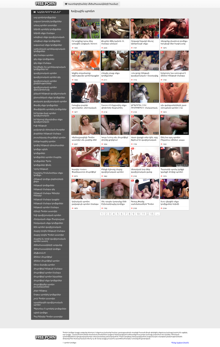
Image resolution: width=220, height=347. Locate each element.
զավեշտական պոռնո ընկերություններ (45, 82)
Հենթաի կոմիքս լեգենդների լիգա (48, 180)
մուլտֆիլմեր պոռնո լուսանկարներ (44, 285)
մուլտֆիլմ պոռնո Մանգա (47, 272)
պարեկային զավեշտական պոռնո (48, 303)
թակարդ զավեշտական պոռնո (50, 101)
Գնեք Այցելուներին (180, 343)
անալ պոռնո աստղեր (45, 25)
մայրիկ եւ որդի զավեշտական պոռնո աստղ (50, 240)
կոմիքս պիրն (41, 149)
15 (151, 214)
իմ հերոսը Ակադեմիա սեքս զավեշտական (48, 120)
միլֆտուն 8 (39, 253)
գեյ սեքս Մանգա (42, 63)
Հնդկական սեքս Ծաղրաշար (49, 219)
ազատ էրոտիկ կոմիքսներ (48, 21)
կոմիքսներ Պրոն (42, 161)
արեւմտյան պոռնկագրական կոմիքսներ (49, 50)
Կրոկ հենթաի (41, 169)
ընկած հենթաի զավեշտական (50, 93)
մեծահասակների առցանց (48, 245)
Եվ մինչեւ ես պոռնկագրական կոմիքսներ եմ (50, 68)
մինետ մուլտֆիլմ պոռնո (47, 261)
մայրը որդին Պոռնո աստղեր (49, 235)
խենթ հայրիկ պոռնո (45, 141)
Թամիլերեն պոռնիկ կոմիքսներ (50, 109)
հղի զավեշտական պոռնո (47, 215)
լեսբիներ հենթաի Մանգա (47, 133)
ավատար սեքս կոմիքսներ (48, 45)
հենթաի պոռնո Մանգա (46, 207)
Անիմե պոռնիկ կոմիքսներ (47, 29)
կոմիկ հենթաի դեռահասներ (49, 145)
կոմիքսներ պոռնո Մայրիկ (47, 157)
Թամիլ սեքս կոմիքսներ (46, 105)
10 (138, 214)
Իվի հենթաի (40, 125)
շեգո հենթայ (40, 290)
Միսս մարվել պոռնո (44, 265)
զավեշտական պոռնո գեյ (47, 77)
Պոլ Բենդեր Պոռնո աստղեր (48, 316)
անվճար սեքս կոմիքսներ (47, 41)
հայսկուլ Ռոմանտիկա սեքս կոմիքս (48, 174)
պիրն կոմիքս (41, 312)
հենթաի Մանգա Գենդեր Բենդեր (47, 194)
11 (143, 214)
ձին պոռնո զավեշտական (47, 227)
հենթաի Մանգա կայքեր (46, 199)
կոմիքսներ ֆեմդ (42, 165)
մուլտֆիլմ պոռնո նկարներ (48, 276)
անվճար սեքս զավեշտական (49, 37)
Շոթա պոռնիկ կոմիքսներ (47, 294)
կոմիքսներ (39, 153)
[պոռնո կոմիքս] (46, 5)
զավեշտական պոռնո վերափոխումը (45, 88)
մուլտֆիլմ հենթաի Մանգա (48, 268)
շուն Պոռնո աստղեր (44, 298)
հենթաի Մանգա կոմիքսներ (48, 203)
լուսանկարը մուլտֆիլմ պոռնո (50, 137)
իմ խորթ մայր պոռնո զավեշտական (45, 114)
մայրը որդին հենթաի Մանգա (49, 231)
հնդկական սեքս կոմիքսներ (48, 223)
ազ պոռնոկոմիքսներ (45, 17)
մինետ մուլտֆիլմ (43, 257)
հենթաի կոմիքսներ (44, 185)
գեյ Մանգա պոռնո (43, 55)
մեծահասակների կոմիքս (47, 249)
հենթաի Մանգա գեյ (44, 189)
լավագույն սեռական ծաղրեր (49, 129)
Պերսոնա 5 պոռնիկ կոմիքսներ (50, 308)
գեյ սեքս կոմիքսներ (44, 59)
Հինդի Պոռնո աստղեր (45, 211)
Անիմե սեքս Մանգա (44, 33)
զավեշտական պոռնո (45, 73)
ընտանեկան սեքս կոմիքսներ (49, 97)
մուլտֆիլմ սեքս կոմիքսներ (48, 280)
